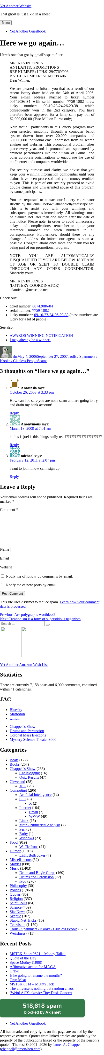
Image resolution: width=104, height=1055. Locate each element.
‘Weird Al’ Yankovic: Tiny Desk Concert (41, 993)
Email (4, 558)
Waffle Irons (28, 847)
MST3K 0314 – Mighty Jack (32, 984)
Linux (24, 821)
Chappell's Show (23, 726)
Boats (14, 760)
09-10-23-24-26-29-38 (51, 315)
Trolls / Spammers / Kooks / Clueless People (43, 929)
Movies (15, 864)
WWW (34, 816)
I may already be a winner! (30, 340)
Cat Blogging (29, 773)
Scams (42, 361)
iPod (22, 881)
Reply (14, 413)
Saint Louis (18, 903)
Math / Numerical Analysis (39, 825)
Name (4, 549)
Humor (15, 851)
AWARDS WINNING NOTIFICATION (41, 335)
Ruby (23, 834)
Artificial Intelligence (35, 795)
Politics (15, 890)
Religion (16, 899)
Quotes (15, 894)
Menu (6, 23)
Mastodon (17, 714)
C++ (22, 799)
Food (14, 842)
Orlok (14, 971)
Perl (22, 829)
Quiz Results (29, 777)
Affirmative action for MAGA (33, 967)
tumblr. (15, 718)
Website (6, 567)
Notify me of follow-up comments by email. (39, 576)
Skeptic (15, 916)
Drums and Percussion (27, 731)
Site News (17, 912)
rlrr (15, 356)
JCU (22, 786)
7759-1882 (40, 310)
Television (17, 925)
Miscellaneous (20, 860)
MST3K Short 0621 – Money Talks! (38, 954)
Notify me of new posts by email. (31, 585)
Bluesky (16, 710)
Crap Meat (18, 980)
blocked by (48, 1010)
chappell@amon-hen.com (20, 1049)
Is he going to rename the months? (36, 975)
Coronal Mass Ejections (28, 735)
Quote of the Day (23, 958)
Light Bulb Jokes (32, 855)
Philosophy (18, 886)
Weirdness (17, 933)
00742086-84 (42, 306)
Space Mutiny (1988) (26, 962)
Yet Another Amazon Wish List (24, 665)
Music (14, 868)
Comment (9, 510)
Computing (18, 790)
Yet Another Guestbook (28, 31)
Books (15, 764)
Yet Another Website (15, 6)
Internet (25, 808)
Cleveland (17, 782)
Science (16, 907)
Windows (26, 838)
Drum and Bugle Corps (37, 873)
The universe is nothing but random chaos (42, 988)
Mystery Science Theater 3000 (33, 739)
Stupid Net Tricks (23, 920)
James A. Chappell (67, 1044)
